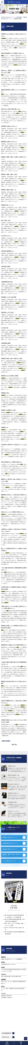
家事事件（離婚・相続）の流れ (9, 174)
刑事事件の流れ (5, 393)
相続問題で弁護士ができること (9, 126)
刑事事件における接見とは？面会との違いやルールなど (14, 35)
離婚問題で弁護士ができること (9, 141)
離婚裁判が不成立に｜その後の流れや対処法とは (14, 494)
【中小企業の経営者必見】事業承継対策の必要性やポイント (14, 569)
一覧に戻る (14, 744)
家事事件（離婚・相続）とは (8, 189)
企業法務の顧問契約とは (7, 251)
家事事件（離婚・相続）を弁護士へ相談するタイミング (14, 158)
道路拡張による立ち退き (7, 312)
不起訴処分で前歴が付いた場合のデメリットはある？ (14, 445)
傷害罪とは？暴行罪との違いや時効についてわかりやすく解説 (14, 480)
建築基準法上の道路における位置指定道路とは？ (14, 645)
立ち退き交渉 (4, 328)
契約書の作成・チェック (7, 205)
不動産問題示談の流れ (7, 281)
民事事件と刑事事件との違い (8, 410)
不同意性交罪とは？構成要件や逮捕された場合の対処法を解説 (14, 588)
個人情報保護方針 (6, 1033)
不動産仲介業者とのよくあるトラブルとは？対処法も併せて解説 (14, 721)
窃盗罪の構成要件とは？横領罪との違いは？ (12, 53)
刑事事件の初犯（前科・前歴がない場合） (12, 358)
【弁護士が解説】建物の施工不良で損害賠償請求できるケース (14, 663)
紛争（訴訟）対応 (5, 220)
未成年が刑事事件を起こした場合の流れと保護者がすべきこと (14, 701)
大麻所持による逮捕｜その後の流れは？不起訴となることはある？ (14, 530)
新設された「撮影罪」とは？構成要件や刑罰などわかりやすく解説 (14, 71)
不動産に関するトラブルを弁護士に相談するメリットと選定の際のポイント (14, 607)
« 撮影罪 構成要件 (6, 741)
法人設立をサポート (6, 235)
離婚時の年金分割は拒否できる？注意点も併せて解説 (14, 682)
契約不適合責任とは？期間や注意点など (11, 462)
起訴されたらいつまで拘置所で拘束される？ (12, 512)
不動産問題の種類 (5, 343)
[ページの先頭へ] (25, 1038)
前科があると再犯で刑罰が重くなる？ (11, 109)
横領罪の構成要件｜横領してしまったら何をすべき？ (14, 91)
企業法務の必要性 (5, 266)
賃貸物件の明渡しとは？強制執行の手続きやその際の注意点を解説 (14, 626)
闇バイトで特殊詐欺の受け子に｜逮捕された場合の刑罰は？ (14, 549)
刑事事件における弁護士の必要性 (9, 375)
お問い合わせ (5, 1037)
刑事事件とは (4, 427)
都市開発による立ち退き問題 (8, 297)
